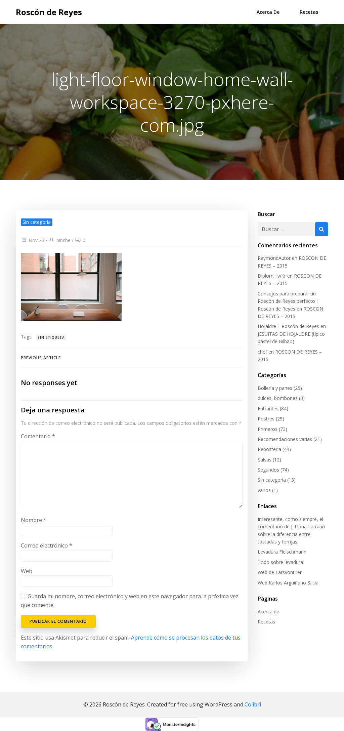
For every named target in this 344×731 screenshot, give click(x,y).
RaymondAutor (274, 258)
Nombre (33, 520)
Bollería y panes (275, 388)
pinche (63, 240)
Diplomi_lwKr (272, 276)
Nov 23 (36, 240)
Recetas (309, 12)
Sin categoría (272, 480)
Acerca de (268, 12)
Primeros (267, 429)
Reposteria (269, 449)
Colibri (253, 704)
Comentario (38, 436)
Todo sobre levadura (280, 562)
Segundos (268, 469)
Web (26, 571)
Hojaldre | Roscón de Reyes (288, 326)
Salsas (264, 459)
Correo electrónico (46, 545)
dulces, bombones (278, 398)
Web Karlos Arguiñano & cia (288, 582)
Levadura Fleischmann (282, 552)
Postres (266, 418)
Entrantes (268, 408)
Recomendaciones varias (285, 439)
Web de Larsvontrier (280, 572)
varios (264, 490)
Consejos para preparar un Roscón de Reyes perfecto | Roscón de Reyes (288, 301)
